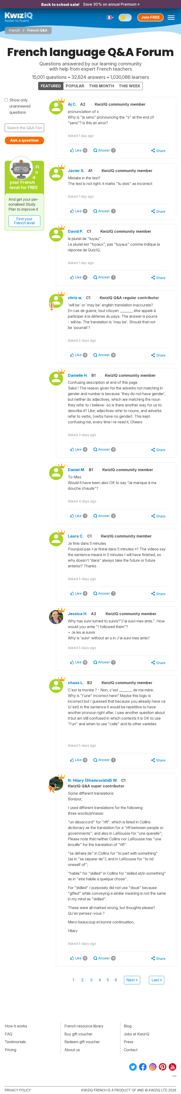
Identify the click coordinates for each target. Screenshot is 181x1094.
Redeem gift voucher (82, 1041)
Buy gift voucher (78, 1034)
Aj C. (72, 104)
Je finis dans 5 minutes (117, 554)
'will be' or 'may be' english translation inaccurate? (112, 316)
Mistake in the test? (110, 181)
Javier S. (76, 170)
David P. (75, 231)
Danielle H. (78, 375)
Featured (51, 86)
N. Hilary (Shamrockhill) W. (93, 780)
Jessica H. (77, 613)
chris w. (75, 297)
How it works (16, 1026)
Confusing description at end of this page (116, 402)
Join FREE (150, 17)
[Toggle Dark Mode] (125, 17)
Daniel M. (76, 469)
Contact (130, 1049)
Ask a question (24, 140)
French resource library (83, 1026)
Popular (75, 86)
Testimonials (15, 1041)
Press (128, 1041)
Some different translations (117, 862)
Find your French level (24, 220)
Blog (128, 1026)
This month (101, 86)
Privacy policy (18, 1090)
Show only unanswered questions (19, 106)
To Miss (112, 483)
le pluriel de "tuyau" (114, 244)
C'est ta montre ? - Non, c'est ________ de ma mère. (116, 707)
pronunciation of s (111, 117)
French (14, 30)
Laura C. (76, 536)
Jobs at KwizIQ (136, 1034)
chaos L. (76, 682)
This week (129, 86)
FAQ (8, 1034)
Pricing (10, 1049)
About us (72, 1049)
